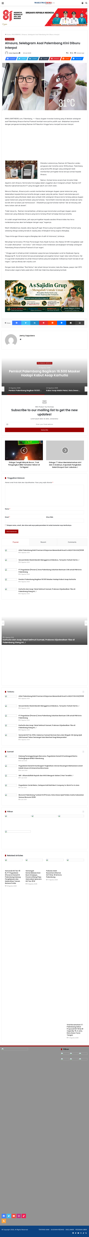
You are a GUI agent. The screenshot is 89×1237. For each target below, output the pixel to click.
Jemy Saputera (14, 53)
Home (8, 34)
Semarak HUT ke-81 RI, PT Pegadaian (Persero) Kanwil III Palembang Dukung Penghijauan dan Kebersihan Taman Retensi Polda (13, 877)
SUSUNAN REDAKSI (57, 1229)
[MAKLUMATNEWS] (44, 3)
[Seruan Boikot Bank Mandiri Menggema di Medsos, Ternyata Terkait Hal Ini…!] (11, 563)
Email (7, 517)
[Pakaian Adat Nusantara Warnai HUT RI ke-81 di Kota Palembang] (54, 864)
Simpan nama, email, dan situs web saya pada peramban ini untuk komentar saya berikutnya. (39, 525)
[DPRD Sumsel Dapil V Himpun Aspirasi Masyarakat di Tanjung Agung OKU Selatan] (44, 822)
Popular (16, 542)
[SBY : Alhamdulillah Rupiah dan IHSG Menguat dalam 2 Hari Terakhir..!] (11, 778)
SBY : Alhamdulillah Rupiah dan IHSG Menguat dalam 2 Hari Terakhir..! (46, 775)
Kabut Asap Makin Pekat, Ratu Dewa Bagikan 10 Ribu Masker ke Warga (44, 373)
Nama (7, 509)
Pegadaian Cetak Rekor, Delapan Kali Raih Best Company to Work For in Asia (49, 785)
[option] (44, 373)
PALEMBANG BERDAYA (44, 363)
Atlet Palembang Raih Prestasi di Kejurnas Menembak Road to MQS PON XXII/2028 (51, 550)
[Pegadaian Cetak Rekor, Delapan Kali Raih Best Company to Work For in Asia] (11, 788)
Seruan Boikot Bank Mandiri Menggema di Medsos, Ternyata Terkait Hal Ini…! (49, 560)
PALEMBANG (16, 34)
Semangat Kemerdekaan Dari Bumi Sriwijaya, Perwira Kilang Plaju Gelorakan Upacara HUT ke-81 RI (33, 876)
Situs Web (49, 517)
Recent (43, 542)
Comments (72, 542)
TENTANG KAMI (44, 1229)
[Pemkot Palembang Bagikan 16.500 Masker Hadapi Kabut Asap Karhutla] (11, 582)
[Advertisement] (44, 143)
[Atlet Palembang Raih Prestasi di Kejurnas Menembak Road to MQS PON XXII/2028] (11, 553)
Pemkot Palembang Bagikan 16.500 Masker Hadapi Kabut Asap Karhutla (47, 579)
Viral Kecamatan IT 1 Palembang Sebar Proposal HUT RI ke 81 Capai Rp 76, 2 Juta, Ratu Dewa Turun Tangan (75, 1030)
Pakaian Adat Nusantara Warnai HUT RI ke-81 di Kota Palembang (54, 874)
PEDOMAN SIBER (81, 1229)
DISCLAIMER (70, 1229)
